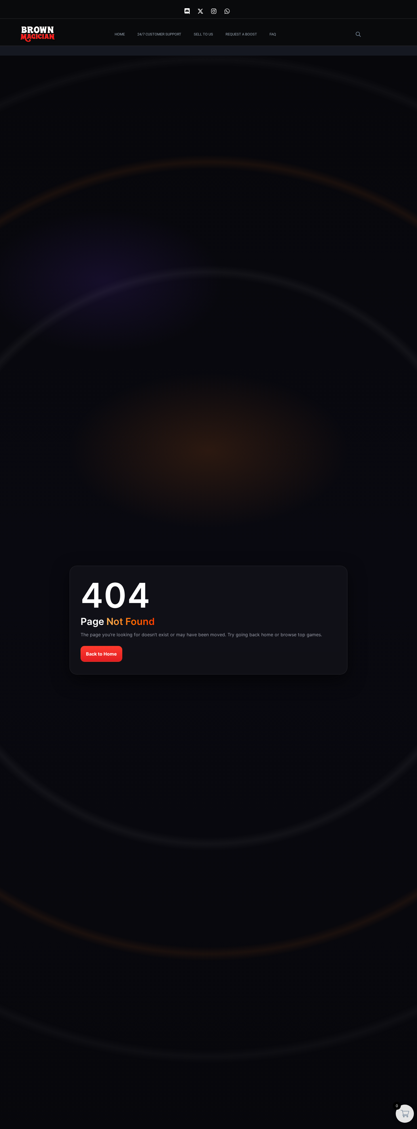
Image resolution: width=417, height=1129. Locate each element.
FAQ (272, 34)
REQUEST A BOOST (241, 34)
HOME (120, 34)
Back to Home (101, 654)
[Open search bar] (358, 34)
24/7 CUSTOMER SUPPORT (159, 34)
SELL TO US (203, 34)
